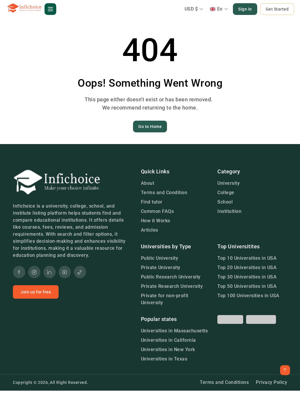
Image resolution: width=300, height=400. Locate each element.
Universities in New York (168, 349)
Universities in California (168, 340)
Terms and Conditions (224, 382)
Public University (159, 258)
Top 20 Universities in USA (247, 267)
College (225, 192)
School (225, 202)
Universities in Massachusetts (174, 331)
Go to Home (150, 126)
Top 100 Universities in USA (248, 295)
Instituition (229, 211)
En (220, 9)
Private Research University (172, 286)
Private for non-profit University (164, 299)
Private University (160, 267)
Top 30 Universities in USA (247, 277)
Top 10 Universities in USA (247, 258)
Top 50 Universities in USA (247, 286)
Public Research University (171, 277)
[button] (50, 9)
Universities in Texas (164, 359)
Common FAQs (157, 211)
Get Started (277, 9)
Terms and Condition (164, 192)
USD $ (191, 9)
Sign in (245, 9)
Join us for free (36, 292)
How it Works (155, 220)
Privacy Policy (271, 382)
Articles (149, 230)
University (228, 183)
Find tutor (152, 202)
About (147, 183)
